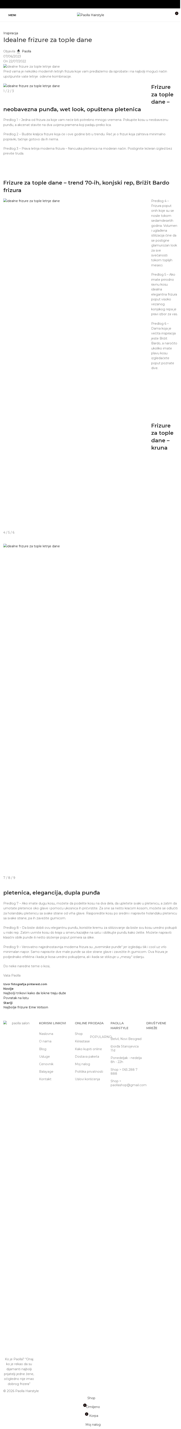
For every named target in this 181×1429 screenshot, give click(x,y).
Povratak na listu (16, 998)
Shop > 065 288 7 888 (124, 1072)
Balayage (46, 1072)
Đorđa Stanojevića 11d (125, 1048)
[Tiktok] (163, 1040)
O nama (45, 1041)
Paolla (26, 51)
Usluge (44, 1057)
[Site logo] (90, 15)
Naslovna (46, 1034)
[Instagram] (151, 1040)
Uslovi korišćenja (87, 1079)
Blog (42, 1049)
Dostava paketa (87, 1057)
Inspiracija (10, 33)
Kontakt (45, 1079)
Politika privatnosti (89, 1072)
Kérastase (90, 1040)
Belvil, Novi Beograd (126, 1039)
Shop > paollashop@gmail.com (126, 1083)
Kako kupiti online (88, 1049)
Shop (79, 1034)
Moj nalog (82, 1064)
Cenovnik (46, 1064)
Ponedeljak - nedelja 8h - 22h (126, 1060)
